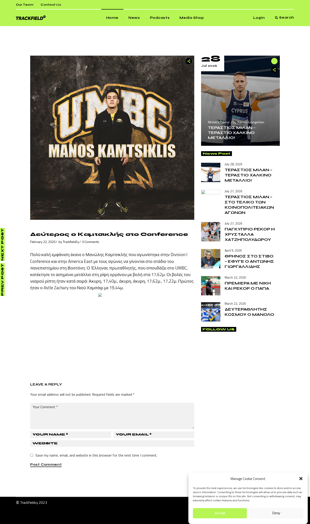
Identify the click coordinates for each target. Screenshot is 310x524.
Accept (220, 513)
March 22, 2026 (235, 277)
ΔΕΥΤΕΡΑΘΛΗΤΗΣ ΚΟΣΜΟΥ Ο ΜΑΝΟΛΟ (249, 312)
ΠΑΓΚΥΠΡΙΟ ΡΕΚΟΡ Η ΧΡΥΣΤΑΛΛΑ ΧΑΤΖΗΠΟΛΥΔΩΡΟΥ (250, 234)
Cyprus (224, 122)
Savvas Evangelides (250, 122)
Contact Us (51, 5)
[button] (301, 478)
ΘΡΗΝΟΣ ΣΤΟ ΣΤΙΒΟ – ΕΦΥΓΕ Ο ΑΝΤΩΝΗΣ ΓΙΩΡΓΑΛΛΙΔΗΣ (249, 261)
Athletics (213, 122)
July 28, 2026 (233, 164)
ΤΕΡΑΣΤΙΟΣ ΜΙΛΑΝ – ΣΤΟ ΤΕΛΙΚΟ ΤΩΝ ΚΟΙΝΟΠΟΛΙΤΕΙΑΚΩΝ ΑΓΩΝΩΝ (249, 204)
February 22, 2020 (42, 241)
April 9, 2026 (233, 250)
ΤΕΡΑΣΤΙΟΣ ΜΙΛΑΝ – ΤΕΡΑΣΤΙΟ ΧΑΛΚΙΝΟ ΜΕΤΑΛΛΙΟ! (232, 132)
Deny (276, 513)
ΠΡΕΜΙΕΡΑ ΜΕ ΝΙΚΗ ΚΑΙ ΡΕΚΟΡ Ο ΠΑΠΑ (248, 286)
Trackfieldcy (29, 502)
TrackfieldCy (71, 241)
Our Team (24, 5)
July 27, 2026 (233, 191)
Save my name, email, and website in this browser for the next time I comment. (96, 455)
